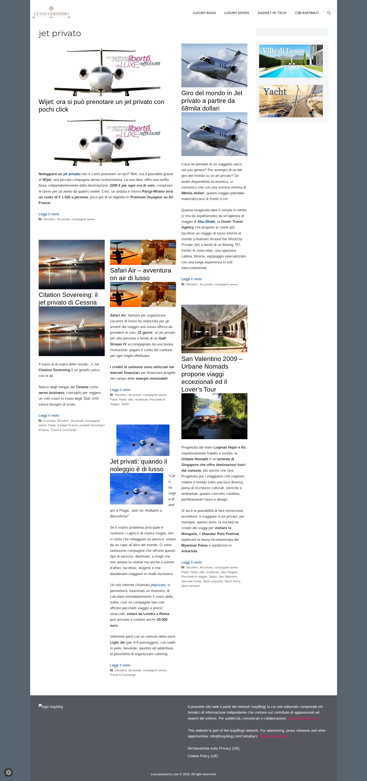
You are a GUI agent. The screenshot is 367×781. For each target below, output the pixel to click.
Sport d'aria (232, 581)
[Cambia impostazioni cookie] (8, 772)
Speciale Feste (191, 581)
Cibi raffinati (307, 12)
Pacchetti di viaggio (194, 576)
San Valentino (228, 576)
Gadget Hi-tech (272, 12)
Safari (125, 404)
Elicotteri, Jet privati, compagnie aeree (69, 219)
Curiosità (49, 420)
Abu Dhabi (206, 222)
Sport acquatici (213, 581)
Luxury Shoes (236, 12)
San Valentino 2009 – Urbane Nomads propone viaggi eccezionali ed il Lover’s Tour (212, 374)
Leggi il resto (49, 214)
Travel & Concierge (63, 430)
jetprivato (158, 585)
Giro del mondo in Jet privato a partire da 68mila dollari (211, 100)
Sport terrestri (190, 586)
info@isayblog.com (303, 718)
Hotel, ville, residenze (133, 399)
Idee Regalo (229, 572)
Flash (52, 425)
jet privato (71, 174)
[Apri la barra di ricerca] (329, 13)
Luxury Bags (204, 12)
